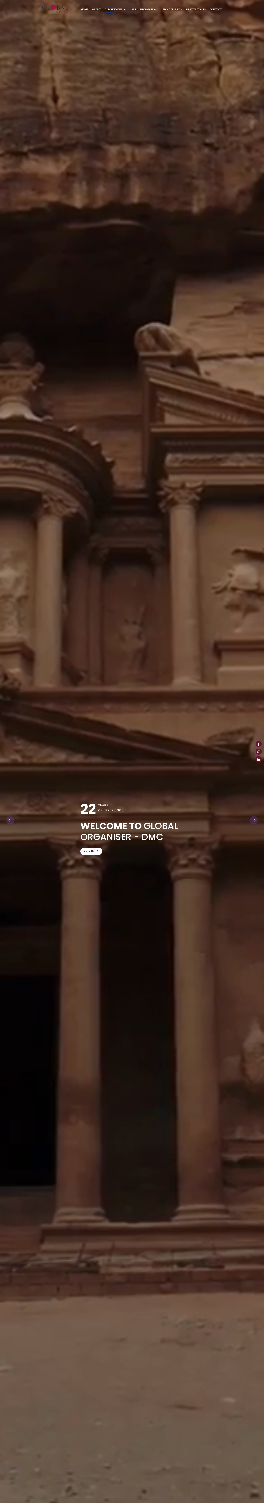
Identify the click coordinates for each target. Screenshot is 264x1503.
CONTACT (216, 9)
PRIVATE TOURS (196, 9)
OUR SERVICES (114, 9)
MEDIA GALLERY (170, 9)
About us (89, 851)
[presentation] (10, 820)
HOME (84, 9)
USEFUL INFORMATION (143, 9)
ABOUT (96, 9)
